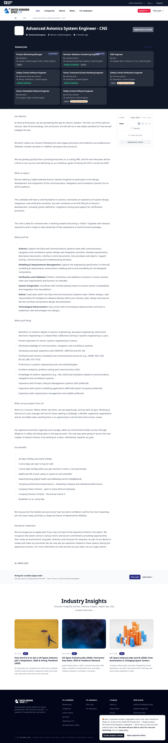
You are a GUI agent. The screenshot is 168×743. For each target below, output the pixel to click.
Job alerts (66, 717)
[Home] (16, 18)
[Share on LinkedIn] (139, 123)
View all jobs (148, 47)
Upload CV (143, 11)
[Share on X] (142, 123)
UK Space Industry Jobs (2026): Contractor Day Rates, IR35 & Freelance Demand (83, 659)
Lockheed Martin (72, 58)
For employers (86, 11)
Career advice (67, 713)
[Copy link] (150, 123)
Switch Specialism (136, 3)
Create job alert (136, 135)
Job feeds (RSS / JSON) (70, 725)
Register (159, 3)
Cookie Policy (123, 730)
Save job (136, 128)
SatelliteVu (23, 58)
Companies (49, 11)
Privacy (112, 713)
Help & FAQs (114, 709)
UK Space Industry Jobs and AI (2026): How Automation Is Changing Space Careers (131, 659)
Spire (114, 58)
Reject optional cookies (136, 735)
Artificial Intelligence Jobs (143, 704)
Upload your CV (68, 721)
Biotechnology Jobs (140, 709)
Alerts (72, 11)
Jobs (38, 11)
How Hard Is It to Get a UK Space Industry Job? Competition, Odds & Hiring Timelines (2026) (36, 660)
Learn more (147, 577)
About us (113, 704)
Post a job (157, 11)
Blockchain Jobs (139, 713)
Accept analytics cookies (113, 735)
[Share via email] (146, 123)
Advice (62, 11)
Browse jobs (67, 704)
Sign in (150, 3)
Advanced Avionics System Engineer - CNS (49, 18)
